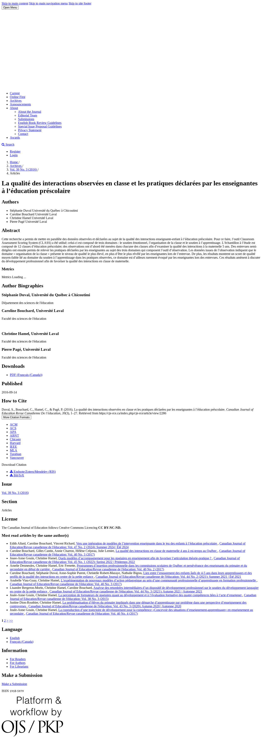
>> (11, 620)
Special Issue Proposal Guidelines (40, 126)
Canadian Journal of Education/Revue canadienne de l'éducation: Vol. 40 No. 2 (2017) (108, 569)
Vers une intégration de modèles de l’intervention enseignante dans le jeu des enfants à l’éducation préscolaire (147, 543)
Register (15, 151)
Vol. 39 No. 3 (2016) (24, 169)
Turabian (15, 454)
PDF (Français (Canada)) (26, 375)
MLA (13, 450)
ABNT (14, 435)
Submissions (26, 119)
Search (9, 144)
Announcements (20, 104)
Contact (23, 134)
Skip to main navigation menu (48, 3)
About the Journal (29, 111)
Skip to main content (15, 3)
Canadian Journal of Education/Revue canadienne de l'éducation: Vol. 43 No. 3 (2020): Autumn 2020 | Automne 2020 (104, 606)
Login (14, 155)
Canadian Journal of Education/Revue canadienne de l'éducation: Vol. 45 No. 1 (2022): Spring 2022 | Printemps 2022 (125, 560)
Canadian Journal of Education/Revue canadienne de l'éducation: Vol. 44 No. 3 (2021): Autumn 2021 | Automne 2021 (126, 591)
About (14, 108)
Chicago (15, 439)
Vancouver (17, 457)
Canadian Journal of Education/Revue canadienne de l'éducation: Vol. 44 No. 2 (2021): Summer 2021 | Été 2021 (168, 576)
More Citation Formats (16, 417)
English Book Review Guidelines (39, 122)
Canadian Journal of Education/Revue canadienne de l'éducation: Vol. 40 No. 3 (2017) (66, 584)
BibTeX (18, 475)
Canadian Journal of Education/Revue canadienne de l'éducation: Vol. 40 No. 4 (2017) (82, 613)
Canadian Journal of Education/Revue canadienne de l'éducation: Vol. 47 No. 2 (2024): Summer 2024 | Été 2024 (127, 545)
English (15, 638)
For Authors (17, 663)
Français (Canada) (21, 641)
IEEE (13, 446)
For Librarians (19, 666)
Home (14, 162)
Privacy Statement (29, 130)
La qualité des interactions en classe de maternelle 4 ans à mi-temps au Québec (167, 551)
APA (13, 432)
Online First (17, 97)
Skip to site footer (80, 3)
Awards (15, 137)
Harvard (15, 443)
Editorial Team (27, 115)
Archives (15, 100)
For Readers (18, 659)
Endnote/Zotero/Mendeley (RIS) (34, 471)
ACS (13, 428)
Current (15, 93)
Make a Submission (14, 684)
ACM (13, 424)
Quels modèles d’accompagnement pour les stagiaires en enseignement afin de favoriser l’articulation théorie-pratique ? (135, 558)
